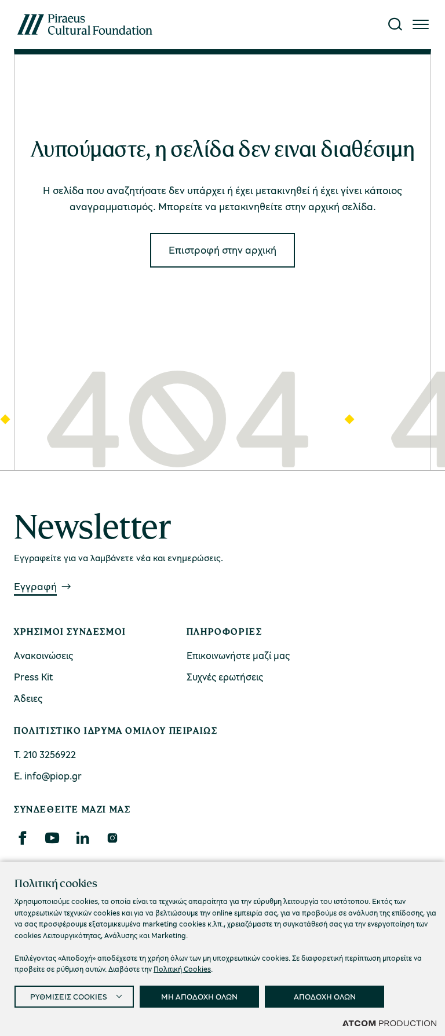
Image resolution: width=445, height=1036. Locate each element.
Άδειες (28, 698)
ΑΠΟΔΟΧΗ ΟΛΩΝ (325, 996)
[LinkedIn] (82, 838)
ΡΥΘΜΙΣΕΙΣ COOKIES (68, 996)
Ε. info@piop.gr (48, 775)
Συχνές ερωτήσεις (225, 676)
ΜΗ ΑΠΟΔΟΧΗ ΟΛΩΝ (199, 996)
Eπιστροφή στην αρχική (222, 250)
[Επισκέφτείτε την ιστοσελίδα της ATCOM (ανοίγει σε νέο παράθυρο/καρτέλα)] (389, 1022)
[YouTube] (52, 838)
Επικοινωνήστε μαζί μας (238, 655)
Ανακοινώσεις (43, 655)
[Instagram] (112, 838)
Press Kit (33, 676)
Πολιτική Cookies (182, 969)
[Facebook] (22, 838)
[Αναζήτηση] (395, 24)
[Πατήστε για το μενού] (420, 24)
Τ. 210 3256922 (45, 754)
